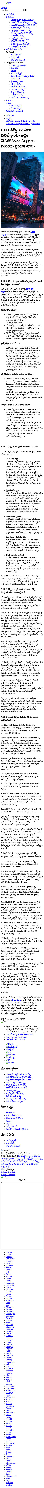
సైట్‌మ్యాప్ (36, 1156)
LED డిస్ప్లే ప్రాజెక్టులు (19, 65)
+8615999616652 (8, 1175)
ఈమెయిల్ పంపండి (8, 1172)
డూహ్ (13, 71)
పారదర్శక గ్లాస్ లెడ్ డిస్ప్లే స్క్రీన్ (13, 1158)
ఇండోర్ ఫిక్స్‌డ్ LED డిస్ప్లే (21, 28)
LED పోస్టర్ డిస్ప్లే (18, 36)
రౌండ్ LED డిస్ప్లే (17, 89)
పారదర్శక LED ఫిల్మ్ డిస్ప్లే (21, 44)
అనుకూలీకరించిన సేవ (14, 49)
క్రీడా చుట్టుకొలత (17, 81)
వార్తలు (8, 103)
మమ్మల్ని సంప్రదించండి (14, 111)
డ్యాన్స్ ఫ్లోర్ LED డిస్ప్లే (20, 38)
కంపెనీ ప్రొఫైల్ (16, 55)
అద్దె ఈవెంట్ (15, 79)
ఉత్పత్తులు (10, 17)
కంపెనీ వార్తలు (16, 106)
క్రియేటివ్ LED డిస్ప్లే (19, 41)
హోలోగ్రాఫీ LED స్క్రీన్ (19, 46)
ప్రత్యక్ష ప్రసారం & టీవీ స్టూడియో (22, 76)
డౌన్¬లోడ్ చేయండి (18, 60)
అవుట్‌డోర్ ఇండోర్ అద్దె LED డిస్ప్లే (24, 22)
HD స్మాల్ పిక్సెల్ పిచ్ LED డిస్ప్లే (23, 20)
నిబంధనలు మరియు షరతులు (17, 1129)
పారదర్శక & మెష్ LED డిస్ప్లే (22, 33)
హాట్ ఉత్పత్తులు (24, 1156)
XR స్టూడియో (16, 84)
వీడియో (9, 100)
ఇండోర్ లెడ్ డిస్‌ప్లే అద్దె (18, 1161)
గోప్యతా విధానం (12, 1126)
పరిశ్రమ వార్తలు (16, 108)
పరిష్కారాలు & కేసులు (14, 1118)
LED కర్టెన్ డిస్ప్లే (17, 95)
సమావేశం (14, 68)
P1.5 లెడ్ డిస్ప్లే (33, 1161)
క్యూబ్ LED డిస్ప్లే (18, 92)
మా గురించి (10, 1113)
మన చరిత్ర (15, 57)
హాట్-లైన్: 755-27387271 (15, 1039)
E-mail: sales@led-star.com (16, 1037)
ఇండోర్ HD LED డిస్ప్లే (20, 97)
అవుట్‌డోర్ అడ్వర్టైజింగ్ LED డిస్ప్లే (24, 25)
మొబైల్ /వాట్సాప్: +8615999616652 (19, 1034)
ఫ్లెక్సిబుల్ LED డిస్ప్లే (19, 87)
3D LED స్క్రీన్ (16, 73)
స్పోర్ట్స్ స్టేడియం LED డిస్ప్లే (21, 30)
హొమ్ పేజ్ (10, 14)
